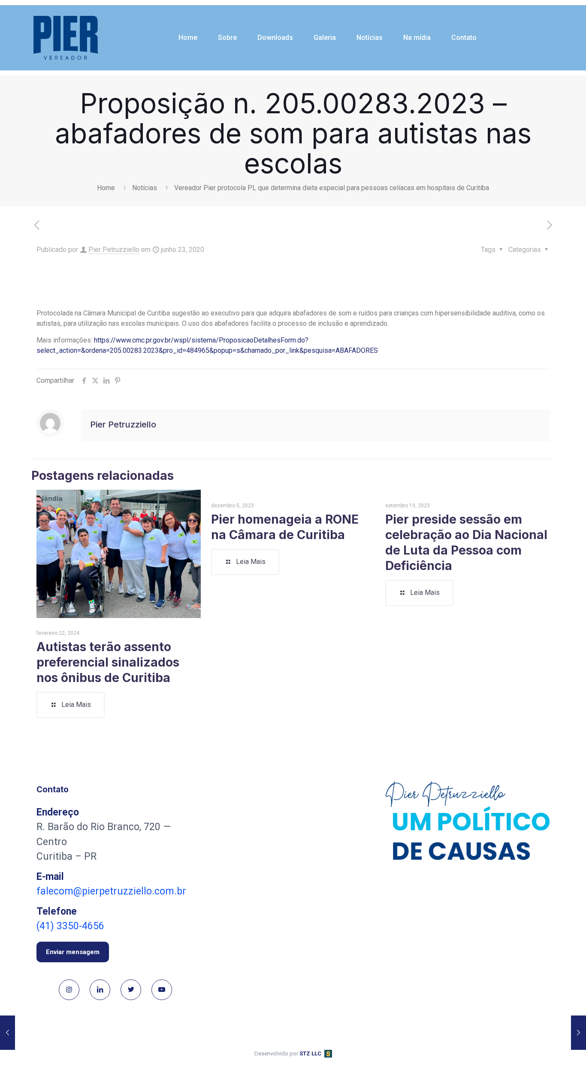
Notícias (144, 188)
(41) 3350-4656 (70, 926)
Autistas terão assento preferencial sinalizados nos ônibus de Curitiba (107, 662)
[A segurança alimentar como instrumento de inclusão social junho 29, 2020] (578, 1032)
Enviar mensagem (73, 952)
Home (106, 188)
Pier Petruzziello (113, 250)
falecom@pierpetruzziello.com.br (111, 891)
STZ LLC (310, 1053)
